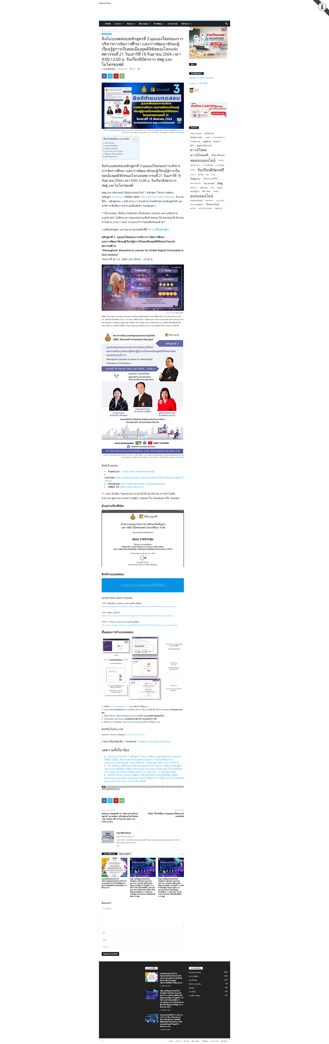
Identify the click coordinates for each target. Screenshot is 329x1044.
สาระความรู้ (172, 23)
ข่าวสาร (118, 23)
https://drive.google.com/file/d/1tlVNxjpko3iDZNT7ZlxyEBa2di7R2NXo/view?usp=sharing (137, 616)
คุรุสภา (217, 141)
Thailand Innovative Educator (154, 741)
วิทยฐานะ (195, 178)
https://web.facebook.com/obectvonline (142, 483)
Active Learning (195, 133)
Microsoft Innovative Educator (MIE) (119, 787)
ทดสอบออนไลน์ (203, 160)
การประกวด (195, 142)
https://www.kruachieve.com (125, 836)
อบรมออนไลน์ (106, 789)
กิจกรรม (130, 23)
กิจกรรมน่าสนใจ (113, 29)
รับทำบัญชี (203, 83)
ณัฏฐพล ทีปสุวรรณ (204, 146)
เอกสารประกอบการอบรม (114, 151)
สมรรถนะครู (119, 197)
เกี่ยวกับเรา (185, 23)
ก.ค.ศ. (207, 137)
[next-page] (182, 854)
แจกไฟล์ (193, 208)
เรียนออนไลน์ (212, 204)
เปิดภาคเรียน (220, 200)
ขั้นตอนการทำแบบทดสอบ (114, 154)
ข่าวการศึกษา (194, 976)
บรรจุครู (220, 160)
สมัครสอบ (204, 188)
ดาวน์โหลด (198, 150)
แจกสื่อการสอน (194, 996)
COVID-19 (208, 133)
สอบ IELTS (193, 78)
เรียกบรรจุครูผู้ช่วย (196, 204)
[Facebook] (104, 76)
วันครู (213, 174)
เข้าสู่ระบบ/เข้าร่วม (105, 3)
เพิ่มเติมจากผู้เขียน (124, 854)
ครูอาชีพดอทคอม (109, 69)
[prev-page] (179, 854)
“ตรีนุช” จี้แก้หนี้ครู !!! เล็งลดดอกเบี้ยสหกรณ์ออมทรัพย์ (165, 815)
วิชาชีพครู (158, 23)
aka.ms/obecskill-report (135, 735)
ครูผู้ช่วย (207, 141)
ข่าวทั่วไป (192, 992)
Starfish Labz (196, 137)
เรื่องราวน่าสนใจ (195, 984)
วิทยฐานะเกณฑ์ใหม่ (210, 179)
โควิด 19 (218, 208)
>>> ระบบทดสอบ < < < (119, 707)
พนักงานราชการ (195, 165)
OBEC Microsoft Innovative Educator (145, 787)
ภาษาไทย (220, 165)
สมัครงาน (193, 188)
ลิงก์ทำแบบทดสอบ (111, 149)
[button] (226, 24)
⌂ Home (107, 23)
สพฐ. (181, 787)
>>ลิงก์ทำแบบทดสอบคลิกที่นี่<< (143, 585)
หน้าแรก (104, 29)
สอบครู (219, 188)
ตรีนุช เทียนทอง (218, 155)
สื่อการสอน (143, 23)
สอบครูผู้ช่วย (194, 191)
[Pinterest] (116, 76)
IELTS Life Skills (206, 78)
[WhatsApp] (122, 76)
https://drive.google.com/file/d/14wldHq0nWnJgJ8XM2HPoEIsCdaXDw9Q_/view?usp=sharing (139, 625)
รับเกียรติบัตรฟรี (174, 787)
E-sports (192, 83)
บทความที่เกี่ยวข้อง (109, 854)
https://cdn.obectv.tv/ (132, 486)
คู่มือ (192, 145)
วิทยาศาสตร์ (208, 183)
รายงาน (192, 174)
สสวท (212, 188)
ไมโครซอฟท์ (115, 789)
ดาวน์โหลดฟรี (199, 155)
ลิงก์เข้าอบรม (109, 143)
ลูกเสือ (200, 175)
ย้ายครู (192, 170)
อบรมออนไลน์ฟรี (196, 201)
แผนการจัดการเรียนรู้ (205, 208)
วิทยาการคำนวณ (195, 183)
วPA (207, 175)
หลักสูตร (216, 191)
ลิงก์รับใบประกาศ (111, 157)
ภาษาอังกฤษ (208, 165)
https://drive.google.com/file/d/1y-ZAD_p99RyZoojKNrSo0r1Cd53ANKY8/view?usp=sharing (138, 606)
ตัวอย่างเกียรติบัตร (111, 146)
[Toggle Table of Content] (134, 139)
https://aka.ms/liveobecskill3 (139, 471)
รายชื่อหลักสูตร (160, 229)
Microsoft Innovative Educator (158, 197)
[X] (110, 76)
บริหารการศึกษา (163, 787)
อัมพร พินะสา (209, 200)
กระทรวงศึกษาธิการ (219, 137)
